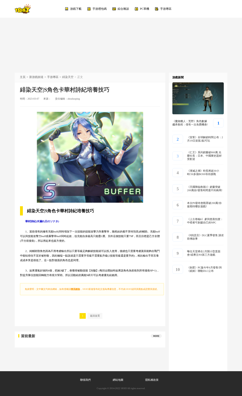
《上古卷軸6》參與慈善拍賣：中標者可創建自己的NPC (205, 221)
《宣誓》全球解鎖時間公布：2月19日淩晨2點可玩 (205, 139)
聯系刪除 (75, 289)
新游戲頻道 (36, 76)
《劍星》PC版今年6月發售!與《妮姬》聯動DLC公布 (204, 269)
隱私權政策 (152, 379)
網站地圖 (118, 379)
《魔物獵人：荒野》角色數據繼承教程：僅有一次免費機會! (190, 123)
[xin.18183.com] (23, 9)
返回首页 (95, 315)
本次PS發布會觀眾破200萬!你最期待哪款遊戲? (204, 205)
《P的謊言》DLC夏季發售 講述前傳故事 (205, 237)
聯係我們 (85, 379)
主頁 (23, 76)
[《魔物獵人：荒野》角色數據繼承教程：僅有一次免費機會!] (198, 113)
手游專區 (52, 76)
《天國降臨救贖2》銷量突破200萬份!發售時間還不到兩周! (204, 189)
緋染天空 (68, 76)
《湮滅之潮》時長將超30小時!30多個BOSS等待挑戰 (203, 172)
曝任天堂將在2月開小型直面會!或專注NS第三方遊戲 (203, 253)
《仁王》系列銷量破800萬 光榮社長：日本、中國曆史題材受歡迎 (204, 156)
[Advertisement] (121, 42)
